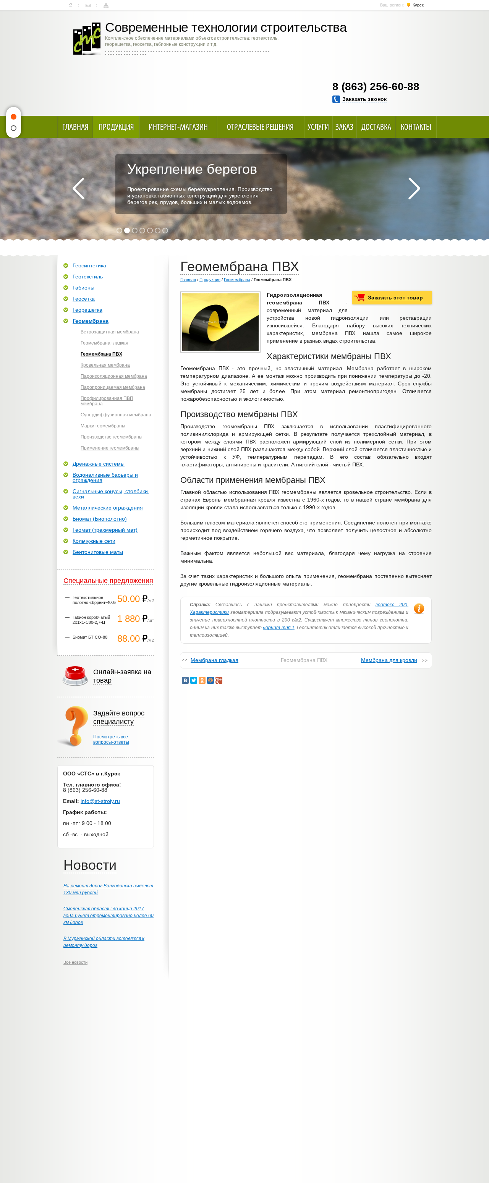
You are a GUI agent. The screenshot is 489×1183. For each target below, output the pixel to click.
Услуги (318, 126)
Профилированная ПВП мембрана (107, 401)
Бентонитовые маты (98, 552)
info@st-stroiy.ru (100, 801)
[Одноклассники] (202, 680)
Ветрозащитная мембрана (110, 332)
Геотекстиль (88, 276)
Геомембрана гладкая (104, 343)
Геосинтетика (89, 265)
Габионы (83, 287)
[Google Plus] (218, 680)
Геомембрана (237, 279)
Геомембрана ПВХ (101, 354)
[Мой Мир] (210, 680)
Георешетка (87, 309)
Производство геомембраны (111, 437)
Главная (70, 5)
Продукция (116, 126)
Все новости (75, 962)
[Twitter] (193, 680)
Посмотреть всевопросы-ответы (111, 739)
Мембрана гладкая (214, 660)
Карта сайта (106, 5)
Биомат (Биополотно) (100, 518)
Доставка (376, 126)
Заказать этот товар (395, 298)
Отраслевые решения (260, 126)
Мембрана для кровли (389, 660)
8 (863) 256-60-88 (375, 86)
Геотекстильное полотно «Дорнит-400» (94, 600)
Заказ (344, 126)
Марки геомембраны (103, 426)
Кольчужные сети (94, 541)
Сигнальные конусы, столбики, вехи (111, 494)
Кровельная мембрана (105, 365)
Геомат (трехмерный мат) (105, 529)
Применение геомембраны (110, 448)
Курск (418, 5)
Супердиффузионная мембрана (116, 415)
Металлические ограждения (108, 507)
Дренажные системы (99, 463)
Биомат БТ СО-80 (90, 637)
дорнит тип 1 (279, 627)
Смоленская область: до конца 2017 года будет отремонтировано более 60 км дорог (108, 915)
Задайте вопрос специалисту (118, 717)
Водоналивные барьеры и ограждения (105, 477)
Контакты (88, 5)
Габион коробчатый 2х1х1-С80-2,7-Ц (91, 620)
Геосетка (84, 298)
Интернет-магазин (178, 126)
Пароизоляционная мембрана (114, 376)
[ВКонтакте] (185, 680)
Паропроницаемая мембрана (113, 387)
